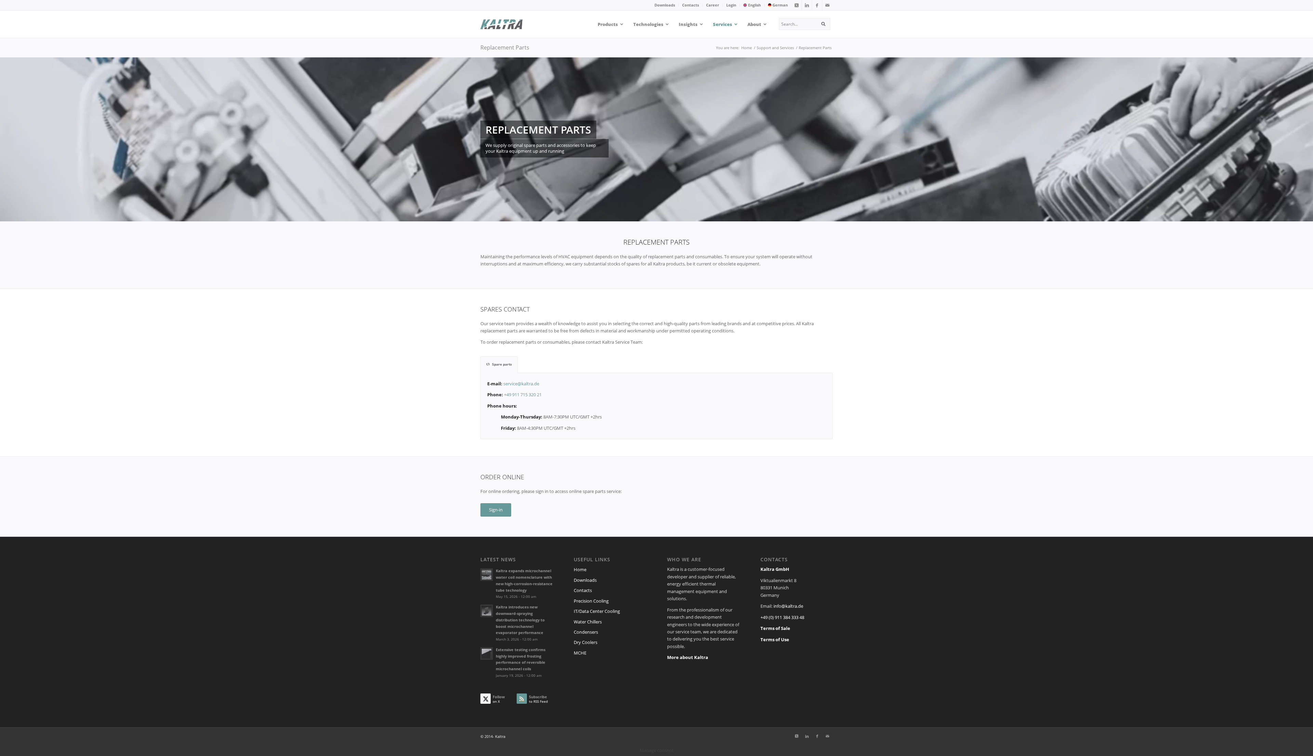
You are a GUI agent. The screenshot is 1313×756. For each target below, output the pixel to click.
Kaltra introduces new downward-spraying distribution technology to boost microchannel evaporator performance (520, 619)
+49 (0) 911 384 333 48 (782, 617)
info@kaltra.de (788, 606)
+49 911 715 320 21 (523, 394)
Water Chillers (588, 622)
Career (712, 5)
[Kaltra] (510, 24)
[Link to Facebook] (817, 5)
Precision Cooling (591, 601)
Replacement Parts (504, 47)
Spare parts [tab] (502, 364)
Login (731, 5)
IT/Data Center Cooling (597, 611)
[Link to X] (796, 5)
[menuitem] (665, 5)
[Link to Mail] (827, 5)
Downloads (664, 5)
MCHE (580, 653)
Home (580, 569)
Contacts (690, 5)
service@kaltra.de (521, 384)
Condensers (586, 632)
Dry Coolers (585, 642)
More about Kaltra (687, 657)
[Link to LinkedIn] (807, 5)
